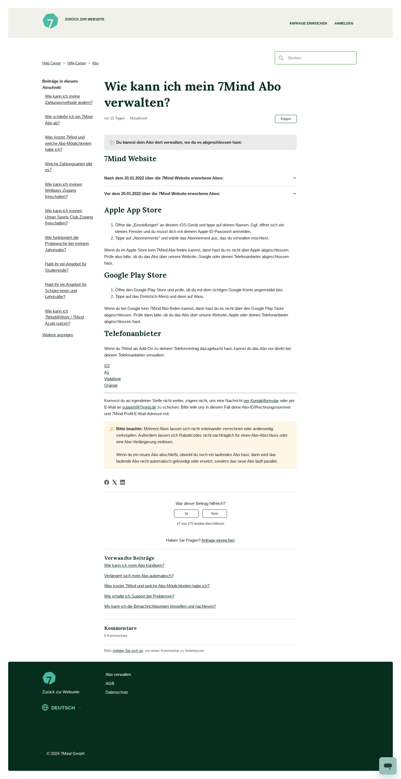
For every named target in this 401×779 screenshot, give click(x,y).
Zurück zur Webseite (84, 19)
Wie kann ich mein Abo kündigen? (134, 565)
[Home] (50, 27)
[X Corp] (114, 482)
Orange (111, 385)
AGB (110, 683)
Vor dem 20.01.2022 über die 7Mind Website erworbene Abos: (162, 193)
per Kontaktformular (261, 400)
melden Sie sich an (128, 651)
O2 (107, 365)
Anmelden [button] (343, 23)
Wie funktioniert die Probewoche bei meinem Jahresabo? (67, 243)
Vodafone (112, 378)
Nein (214, 514)
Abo (95, 63)
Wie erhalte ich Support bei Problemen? (139, 596)
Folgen (286, 119)
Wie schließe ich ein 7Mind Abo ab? (68, 119)
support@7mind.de (139, 407)
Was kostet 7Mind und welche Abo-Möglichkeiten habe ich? (68, 143)
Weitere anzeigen (57, 334)
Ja (186, 514)
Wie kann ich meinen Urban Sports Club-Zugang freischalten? (69, 216)
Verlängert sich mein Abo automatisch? (138, 575)
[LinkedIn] (122, 482)
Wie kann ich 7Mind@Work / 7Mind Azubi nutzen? (64, 317)
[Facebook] (106, 482)
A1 (106, 372)
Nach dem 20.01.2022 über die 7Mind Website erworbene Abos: (164, 178)
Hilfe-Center (76, 63)
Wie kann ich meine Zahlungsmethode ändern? (68, 99)
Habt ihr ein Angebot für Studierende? (65, 267)
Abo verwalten (118, 674)
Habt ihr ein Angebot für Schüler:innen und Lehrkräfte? (65, 290)
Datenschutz (117, 692)
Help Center (51, 63)
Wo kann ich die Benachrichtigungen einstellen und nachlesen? (160, 606)
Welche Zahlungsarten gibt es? (68, 166)
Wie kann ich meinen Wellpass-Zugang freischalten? (63, 190)
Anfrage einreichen (308, 23)
